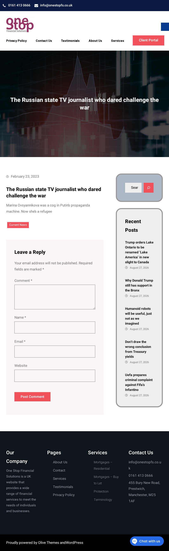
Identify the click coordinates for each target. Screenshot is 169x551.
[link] (19, 25)
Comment (23, 280)
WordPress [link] (74, 542)
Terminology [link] (103, 499)
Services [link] (59, 478)
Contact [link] (59, 470)
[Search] (149, 188)
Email (19, 341)
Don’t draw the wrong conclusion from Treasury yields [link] (138, 349)
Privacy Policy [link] (64, 494)
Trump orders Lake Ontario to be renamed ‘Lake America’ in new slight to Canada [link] (139, 252)
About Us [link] (60, 462)
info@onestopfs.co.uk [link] (56, 5)
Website (20, 365)
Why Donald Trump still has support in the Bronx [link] (139, 285)
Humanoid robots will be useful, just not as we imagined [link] (138, 316)
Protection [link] (101, 491)
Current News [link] (18, 225)
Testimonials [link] (63, 486)
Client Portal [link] (148, 40)
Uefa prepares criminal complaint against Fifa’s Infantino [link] (139, 382)
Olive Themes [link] (49, 542)
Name (20, 317)
